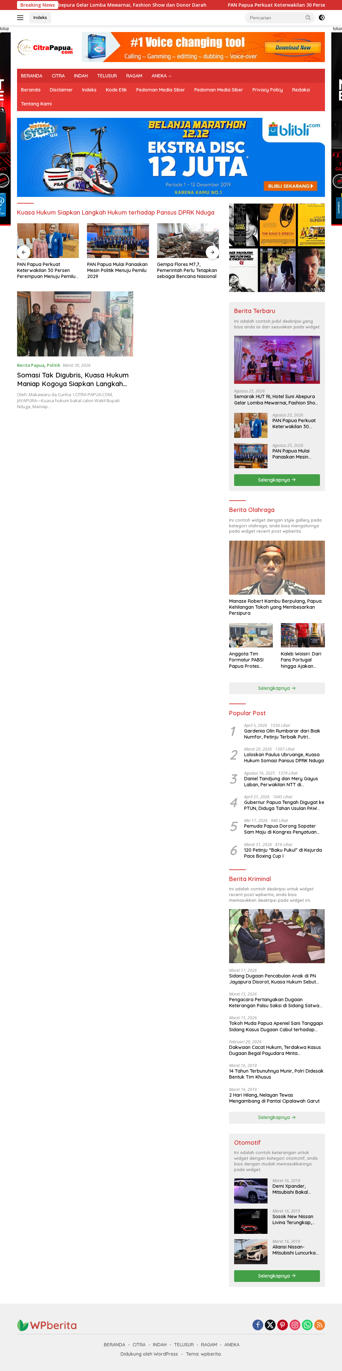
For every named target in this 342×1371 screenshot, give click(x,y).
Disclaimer (61, 90)
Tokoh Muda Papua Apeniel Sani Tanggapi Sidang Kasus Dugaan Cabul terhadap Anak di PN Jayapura (276, 1026)
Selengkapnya (274, 480)
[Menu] (21, 17)
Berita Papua (30, 365)
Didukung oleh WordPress (149, 1354)
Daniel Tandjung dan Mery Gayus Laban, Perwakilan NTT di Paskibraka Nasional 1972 (281, 782)
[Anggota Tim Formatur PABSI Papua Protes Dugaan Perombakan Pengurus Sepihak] (251, 635)
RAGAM (134, 76)
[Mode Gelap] (321, 17)
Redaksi (301, 90)
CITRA (58, 76)
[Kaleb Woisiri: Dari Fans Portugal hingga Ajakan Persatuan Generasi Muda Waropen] (303, 635)
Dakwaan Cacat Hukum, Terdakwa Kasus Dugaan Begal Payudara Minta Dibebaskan (275, 1050)
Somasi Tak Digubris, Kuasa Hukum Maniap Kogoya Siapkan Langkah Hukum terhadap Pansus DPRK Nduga (73, 388)
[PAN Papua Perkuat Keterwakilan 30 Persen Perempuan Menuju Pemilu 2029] (48, 240)
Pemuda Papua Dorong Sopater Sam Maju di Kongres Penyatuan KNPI (280, 829)
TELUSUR (107, 76)
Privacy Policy (267, 90)
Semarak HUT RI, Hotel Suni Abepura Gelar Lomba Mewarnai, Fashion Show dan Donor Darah (276, 399)
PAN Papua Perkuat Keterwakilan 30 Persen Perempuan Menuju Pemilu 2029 (46, 270)
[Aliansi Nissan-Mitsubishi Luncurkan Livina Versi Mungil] (251, 1251)
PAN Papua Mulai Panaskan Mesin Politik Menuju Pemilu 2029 (117, 270)
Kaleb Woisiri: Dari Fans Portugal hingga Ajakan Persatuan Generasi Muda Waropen (303, 660)
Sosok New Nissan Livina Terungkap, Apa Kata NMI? (293, 1219)
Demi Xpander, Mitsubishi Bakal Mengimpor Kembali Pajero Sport (295, 1189)
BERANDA (31, 76)
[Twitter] (270, 1325)
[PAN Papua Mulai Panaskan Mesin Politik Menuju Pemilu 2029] (118, 240)
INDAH (81, 76)
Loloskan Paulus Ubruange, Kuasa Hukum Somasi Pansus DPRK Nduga (284, 758)
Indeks (40, 17)
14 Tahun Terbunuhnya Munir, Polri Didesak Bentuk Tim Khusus (276, 1074)
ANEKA (159, 76)
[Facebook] (257, 1325)
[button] (308, 17)
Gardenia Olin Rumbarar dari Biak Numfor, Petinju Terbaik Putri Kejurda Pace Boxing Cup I (282, 734)
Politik (53, 365)
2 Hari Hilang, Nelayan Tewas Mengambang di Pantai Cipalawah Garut (274, 1098)
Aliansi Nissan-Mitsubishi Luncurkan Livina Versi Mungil (295, 1250)
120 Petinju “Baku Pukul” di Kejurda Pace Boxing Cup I (283, 853)
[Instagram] (295, 1325)
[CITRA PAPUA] (45, 46)
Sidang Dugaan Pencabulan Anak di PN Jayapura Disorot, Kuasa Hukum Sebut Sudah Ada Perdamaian (272, 979)
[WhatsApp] (307, 1325)
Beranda (30, 90)
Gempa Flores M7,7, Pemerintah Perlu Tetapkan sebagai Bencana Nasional (187, 270)
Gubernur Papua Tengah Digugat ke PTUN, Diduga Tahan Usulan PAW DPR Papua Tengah (284, 805)
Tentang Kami (36, 104)
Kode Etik (116, 90)
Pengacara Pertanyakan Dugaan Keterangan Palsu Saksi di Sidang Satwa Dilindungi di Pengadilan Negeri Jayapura (275, 1003)
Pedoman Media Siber (160, 90)
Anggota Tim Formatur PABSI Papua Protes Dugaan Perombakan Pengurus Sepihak (249, 660)
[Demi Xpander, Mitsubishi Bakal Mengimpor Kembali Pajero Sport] (251, 1190)
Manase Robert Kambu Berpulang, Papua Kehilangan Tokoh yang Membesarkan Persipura (275, 607)
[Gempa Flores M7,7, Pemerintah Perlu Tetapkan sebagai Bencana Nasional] (188, 240)
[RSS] (319, 1325)
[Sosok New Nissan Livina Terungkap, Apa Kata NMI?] (251, 1221)
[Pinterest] (282, 1325)
